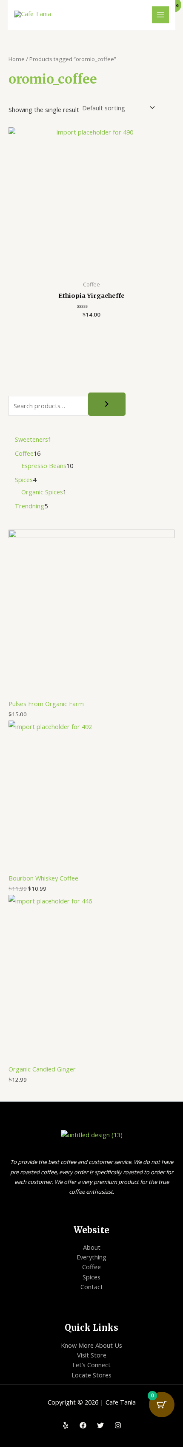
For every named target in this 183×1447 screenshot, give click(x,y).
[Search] (107, 404)
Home (17, 59)
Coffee (91, 1266)
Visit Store (91, 1355)
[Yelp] (65, 1425)
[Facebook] (83, 1425)
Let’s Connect (91, 1364)
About (91, 1247)
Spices (91, 1277)
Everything (91, 1257)
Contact (91, 1286)
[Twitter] (100, 1425)
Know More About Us (91, 1345)
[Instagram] (117, 1425)
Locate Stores (91, 1375)
